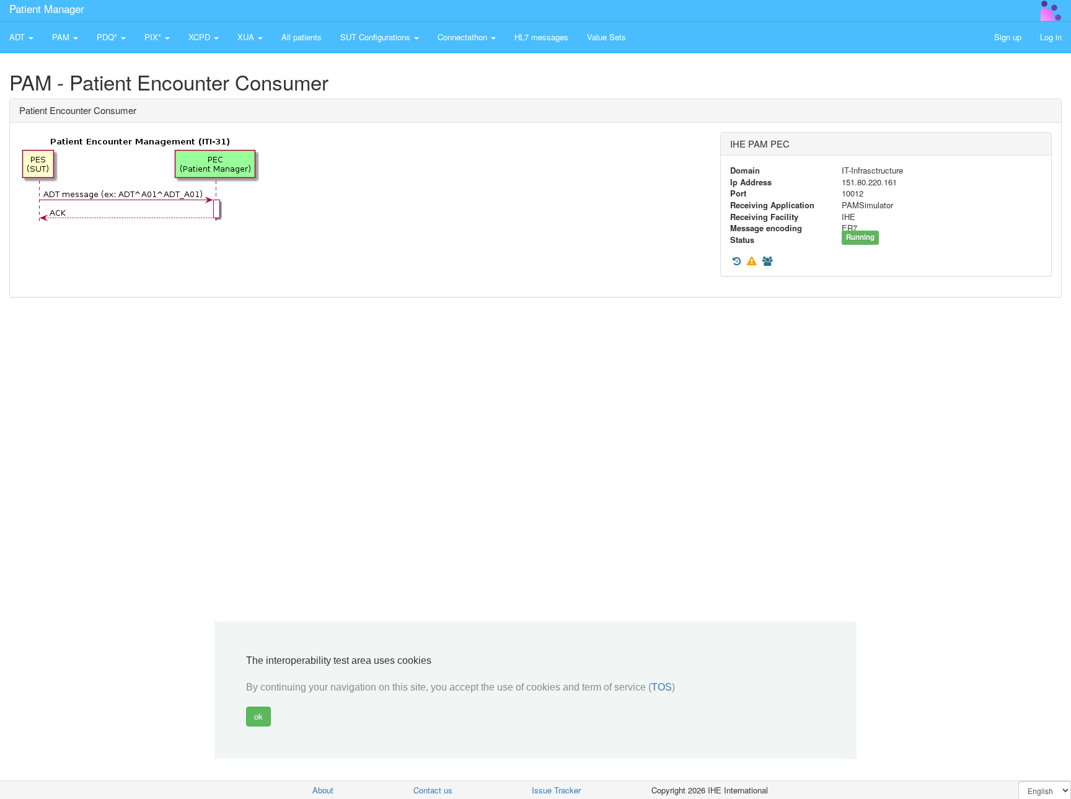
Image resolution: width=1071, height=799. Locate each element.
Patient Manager (46, 8)
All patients (301, 37)
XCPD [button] (200, 37)
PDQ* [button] (108, 37)
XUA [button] (247, 37)
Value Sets (606, 37)
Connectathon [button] (464, 37)
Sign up (1007, 37)
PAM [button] (62, 37)
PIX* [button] (154, 37)
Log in (1051, 37)
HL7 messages (541, 37)
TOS (661, 687)
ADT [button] (18, 37)
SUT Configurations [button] (376, 37)
